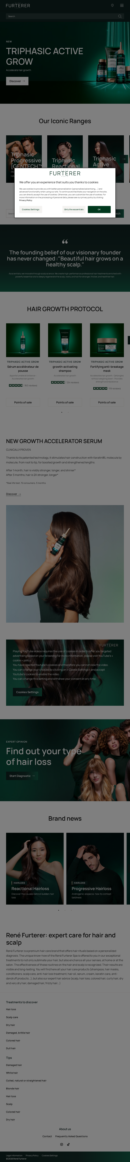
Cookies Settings (30, 209)
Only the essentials (74, 209)
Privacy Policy (25, 200)
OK (99, 209)
